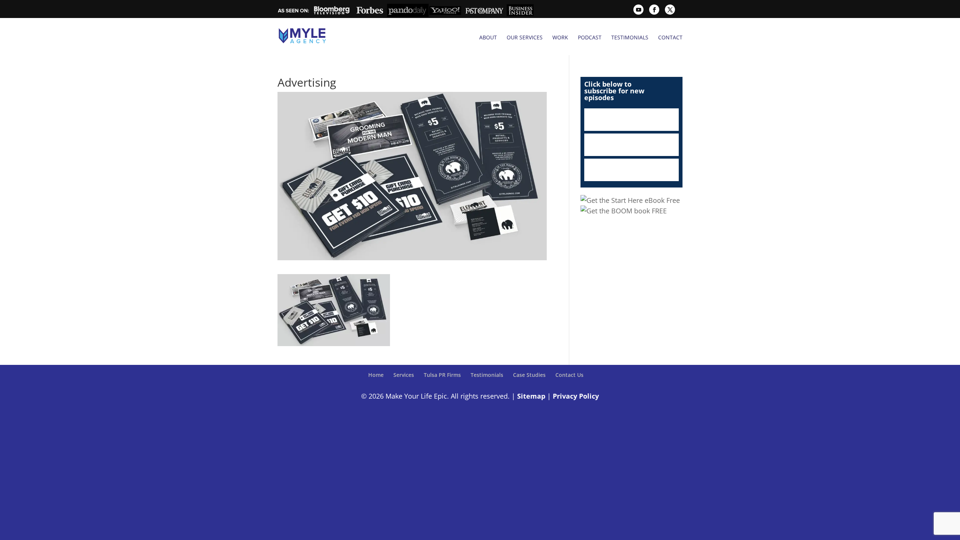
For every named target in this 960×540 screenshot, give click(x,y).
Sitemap (531, 396)
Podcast (590, 37)
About (488, 37)
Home (376, 374)
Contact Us (569, 374)
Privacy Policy (576, 396)
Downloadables (631, 170)
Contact (670, 37)
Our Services (525, 37)
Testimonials (629, 37)
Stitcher (631, 145)
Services (403, 374)
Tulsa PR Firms (442, 374)
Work (560, 37)
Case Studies (529, 374)
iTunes (631, 119)
